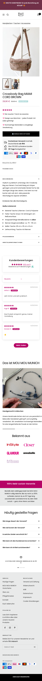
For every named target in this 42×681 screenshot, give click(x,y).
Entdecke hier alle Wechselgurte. (15, 201)
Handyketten (7, 23)
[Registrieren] (34, 647)
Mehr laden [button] (21, 345)
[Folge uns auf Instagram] (9, 627)
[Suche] (8, 15)
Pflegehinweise (8, 236)
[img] (9, 287)
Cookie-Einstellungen (31, 601)
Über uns (6, 592)
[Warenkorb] (38, 15)
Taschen (17, 23)
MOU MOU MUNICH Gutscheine (9, 587)
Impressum (27, 597)
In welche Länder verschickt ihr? (15, 534)
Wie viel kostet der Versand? (14, 528)
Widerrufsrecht (28, 586)
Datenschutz (28, 593)
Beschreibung (8, 179)
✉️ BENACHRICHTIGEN (21, 134)
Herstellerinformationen (12, 242)
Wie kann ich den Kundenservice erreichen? (19, 541)
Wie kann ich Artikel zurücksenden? (16, 547)
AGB (24, 589)
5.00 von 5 (26, 264)
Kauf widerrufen (9, 604)
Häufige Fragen (8, 582)
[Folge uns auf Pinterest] (14, 627)
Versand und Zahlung (31, 582)
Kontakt (5, 600)
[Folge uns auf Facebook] (5, 627)
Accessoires (25, 23)
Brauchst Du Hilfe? (9, 163)
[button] (7, 110)
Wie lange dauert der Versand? (15, 521)
